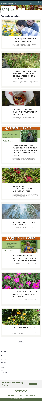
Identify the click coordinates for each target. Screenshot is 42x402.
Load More (21, 341)
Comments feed (4, 372)
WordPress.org (3, 374)
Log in (2, 369)
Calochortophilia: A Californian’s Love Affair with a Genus (24, 112)
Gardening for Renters (23, 328)
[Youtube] (22, 391)
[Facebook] (16, 391)
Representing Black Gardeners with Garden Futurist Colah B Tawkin (24, 258)
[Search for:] (9, 348)
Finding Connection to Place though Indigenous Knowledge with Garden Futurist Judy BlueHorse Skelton (24, 150)
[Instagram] (19, 391)
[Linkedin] (25, 391)
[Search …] (40, 2)
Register (2, 367)
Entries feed (3, 370)
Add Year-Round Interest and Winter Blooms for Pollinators (24, 294)
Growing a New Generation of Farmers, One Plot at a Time (24, 188)
